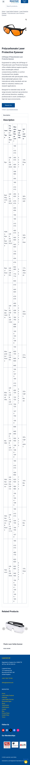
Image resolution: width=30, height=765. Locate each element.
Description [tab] (6, 115)
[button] (26, 19)
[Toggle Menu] (3, 1)
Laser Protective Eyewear (12, 109)
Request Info (8, 105)
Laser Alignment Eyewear (11, 644)
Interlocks (4, 697)
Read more (6, 648)
